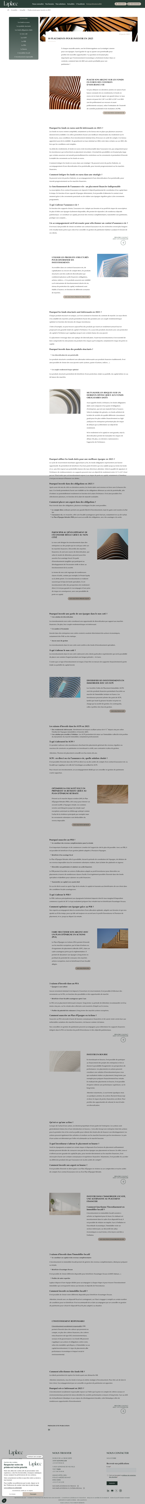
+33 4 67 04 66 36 (58, 1463)
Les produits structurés (24, 26)
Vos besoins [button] (49, 4)
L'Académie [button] (80, 4)
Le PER (24, 41)
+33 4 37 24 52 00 (58, 1482)
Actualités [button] (70, 4)
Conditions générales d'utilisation (74, 1497)
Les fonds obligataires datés (23, 30)
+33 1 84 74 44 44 (58, 1471)
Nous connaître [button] (38, 4)
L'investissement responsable (23, 57)
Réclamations (82, 1500)
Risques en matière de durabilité (98, 1497)
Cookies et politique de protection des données (43, 1497)
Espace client (121, 4)
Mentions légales (20, 1497)
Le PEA (23, 45)
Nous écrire (111, 1458)
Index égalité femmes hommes (120, 1497)
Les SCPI (23, 38)
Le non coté (23, 34)
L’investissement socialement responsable (67, 1326)
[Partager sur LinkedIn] (59, 1429)
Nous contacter (134, 4)
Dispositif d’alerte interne (67, 1500)
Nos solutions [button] (61, 4)
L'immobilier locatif (23, 53)
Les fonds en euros (24, 22)
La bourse (24, 49)
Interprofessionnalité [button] (94, 4)
